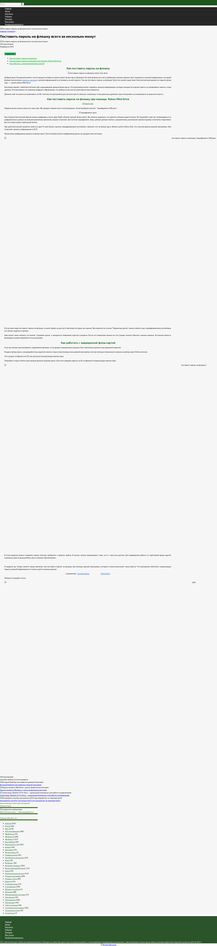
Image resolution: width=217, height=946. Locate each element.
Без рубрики (10, 842)
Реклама (8, 19)
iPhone (7, 826)
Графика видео (11, 855)
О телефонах (10, 887)
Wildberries (9, 834)
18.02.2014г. (105, 573)
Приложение (10, 900)
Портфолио (9, 897)
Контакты (9, 14)
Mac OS (8, 829)
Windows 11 (9, 839)
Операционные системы (15, 895)
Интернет (9, 863)
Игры (7, 860)
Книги (7, 871)
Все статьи (9, 22)
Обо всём (9, 892)
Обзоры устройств (12, 889)
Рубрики (8, 16)
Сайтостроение (11, 905)
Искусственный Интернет (15, 868)
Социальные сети (12, 910)
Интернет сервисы (12, 866)
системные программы (14, 908)
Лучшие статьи (11, 879)
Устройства (9, 913)
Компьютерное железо (14, 873)
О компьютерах (11, 884)
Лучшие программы (13, 876)
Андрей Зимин (83, 573)
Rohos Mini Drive (23, 83)
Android (8, 823)
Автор (7, 11)
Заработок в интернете (14, 858)
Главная (8, 8)
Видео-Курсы (10, 852)
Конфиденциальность (14, 24)
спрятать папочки (29, 80)
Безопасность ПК (12, 844)
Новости (8, 881)
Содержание (10, 54)
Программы (10, 902)
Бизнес (8, 847)
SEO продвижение (12, 831)
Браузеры (9, 850)
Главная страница (7, 31)
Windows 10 (10, 837)
